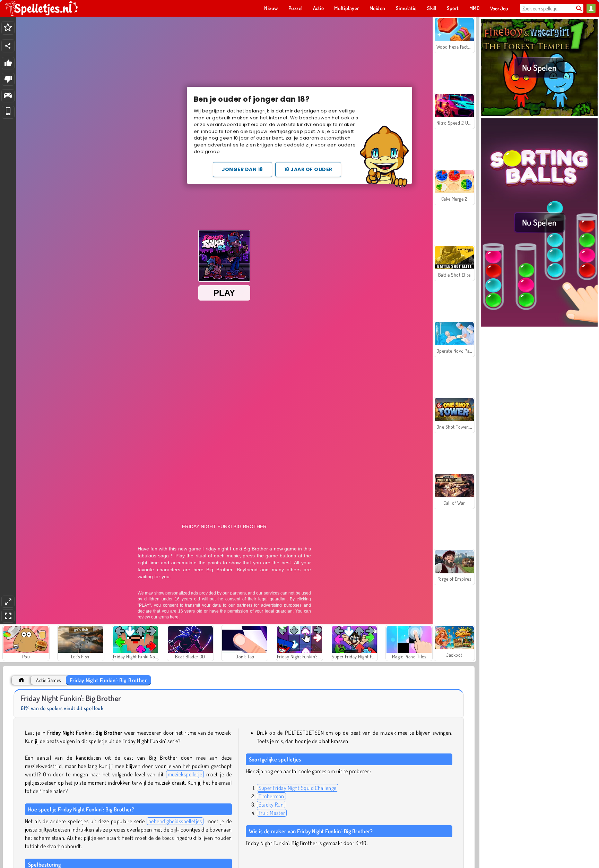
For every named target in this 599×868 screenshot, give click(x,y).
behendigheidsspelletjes (175, 821)
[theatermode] (8, 602)
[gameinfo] (7, 96)
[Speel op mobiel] (8, 112)
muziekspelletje (185, 774)
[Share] (8, 45)
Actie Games (48, 680)
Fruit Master (272, 812)
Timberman (271, 796)
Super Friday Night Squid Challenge (298, 787)
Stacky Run (271, 804)
